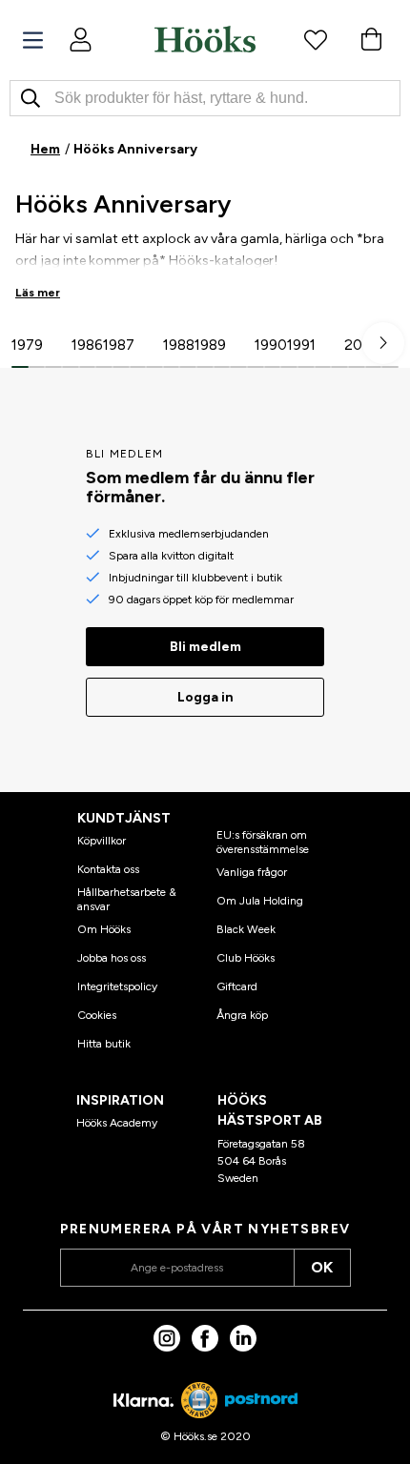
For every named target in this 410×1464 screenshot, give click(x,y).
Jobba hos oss (111, 958)
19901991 (285, 345)
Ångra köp (242, 1015)
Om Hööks (104, 929)
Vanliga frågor (251, 872)
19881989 (194, 345)
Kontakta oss (108, 869)
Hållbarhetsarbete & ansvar (126, 898)
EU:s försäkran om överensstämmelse (262, 841)
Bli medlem (205, 647)
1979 (27, 345)
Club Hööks (245, 958)
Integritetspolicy (117, 986)
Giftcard (236, 986)
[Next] (383, 343)
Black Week (246, 929)
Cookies (96, 1015)
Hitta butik (104, 1043)
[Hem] (205, 39)
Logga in (205, 697)
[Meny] (33, 40)
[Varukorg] (371, 39)
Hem (45, 149)
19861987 (103, 345)
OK (322, 1267)
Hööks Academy (116, 1122)
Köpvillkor (101, 840)
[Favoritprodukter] (315, 39)
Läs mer (37, 292)
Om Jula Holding (259, 900)
